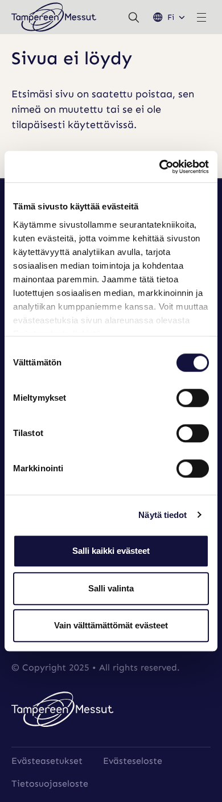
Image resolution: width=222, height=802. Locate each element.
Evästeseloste (132, 760)
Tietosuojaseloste (49, 783)
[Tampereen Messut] (54, 17)
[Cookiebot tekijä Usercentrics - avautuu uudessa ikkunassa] (159, 166)
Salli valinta (111, 588)
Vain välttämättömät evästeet (111, 625)
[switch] (192, 398)
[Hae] (133, 17)
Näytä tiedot (162, 515)
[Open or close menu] (201, 17)
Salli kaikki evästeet (111, 551)
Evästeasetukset (47, 760)
